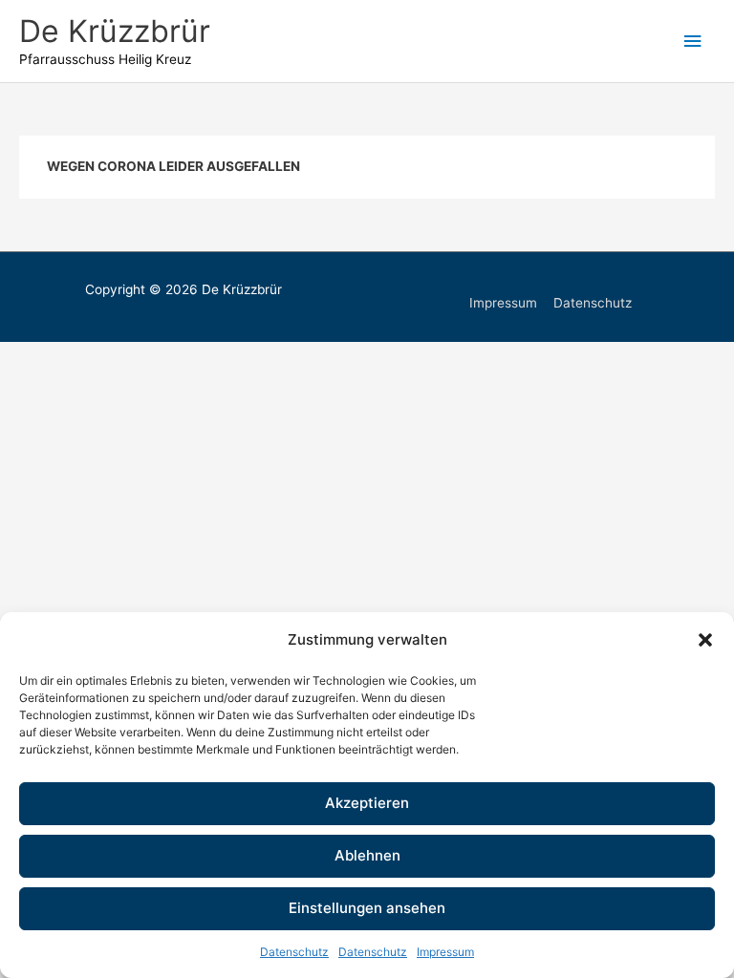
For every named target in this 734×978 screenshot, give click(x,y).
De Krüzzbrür (114, 31)
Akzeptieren (367, 803)
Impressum (445, 952)
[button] (705, 639)
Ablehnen (367, 855)
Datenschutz (294, 952)
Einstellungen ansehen (367, 908)
